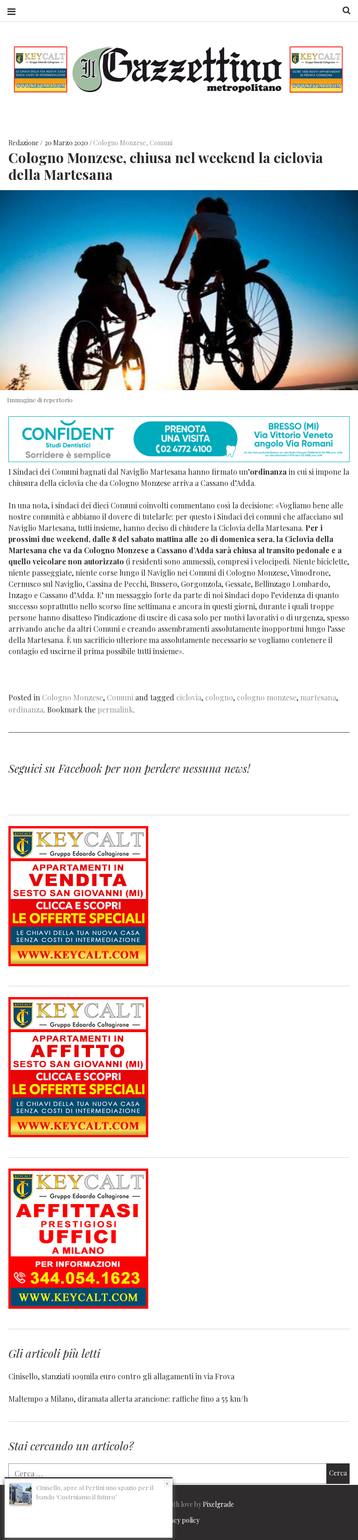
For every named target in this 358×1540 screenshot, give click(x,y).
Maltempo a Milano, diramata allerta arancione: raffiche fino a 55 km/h (128, 1399)
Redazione (24, 142)
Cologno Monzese (119, 142)
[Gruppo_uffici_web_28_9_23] (78, 1306)
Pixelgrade (218, 1504)
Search (343, 10)
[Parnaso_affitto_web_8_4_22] (78, 1134)
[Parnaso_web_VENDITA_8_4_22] (78, 963)
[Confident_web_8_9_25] (179, 459)
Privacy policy (179, 1520)
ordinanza (25, 709)
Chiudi (167, 1484)
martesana (318, 697)
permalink (115, 709)
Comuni (161, 142)
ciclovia (188, 697)
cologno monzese (266, 697)
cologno (219, 697)
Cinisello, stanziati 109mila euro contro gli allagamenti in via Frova (121, 1376)
